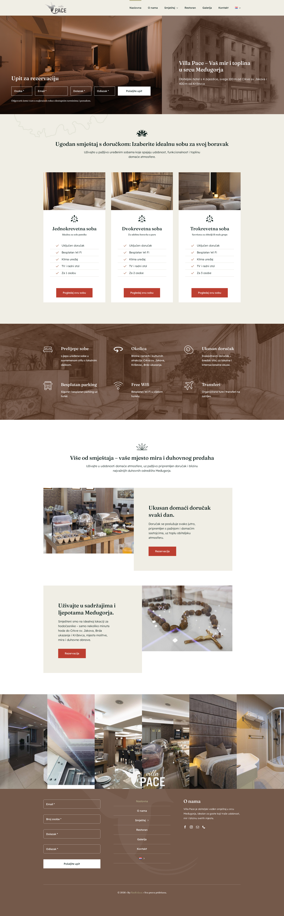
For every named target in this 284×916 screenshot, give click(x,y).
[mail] (197, 827)
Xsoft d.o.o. (137, 892)
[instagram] (191, 827)
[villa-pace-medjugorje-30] (210, 174)
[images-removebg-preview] (55, 2)
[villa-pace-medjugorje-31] (142, 174)
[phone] (203, 827)
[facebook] (185, 827)
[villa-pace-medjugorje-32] (74, 174)
